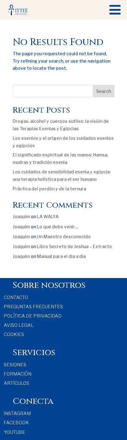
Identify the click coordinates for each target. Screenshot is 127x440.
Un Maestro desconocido (64, 236)
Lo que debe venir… (57, 226)
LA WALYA (48, 216)
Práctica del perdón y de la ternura (49, 188)
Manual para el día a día (61, 256)
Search (103, 91)
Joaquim (21, 216)
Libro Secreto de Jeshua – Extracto (74, 246)
